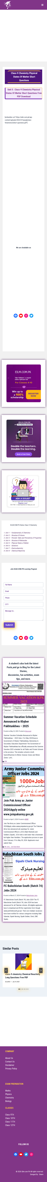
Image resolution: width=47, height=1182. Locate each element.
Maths (8, 1090)
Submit (9, 625)
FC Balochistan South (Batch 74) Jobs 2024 (23, 888)
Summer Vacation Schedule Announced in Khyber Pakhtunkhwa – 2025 (20, 721)
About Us (9, 1058)
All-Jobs (7, 847)
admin (8, 981)
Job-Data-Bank (15, 847)
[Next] (41, 970)
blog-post (28, 731)
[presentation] (23, 962)
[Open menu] (42, 5)
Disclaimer (9, 1065)
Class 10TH (10, 1118)
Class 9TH (9, 1114)
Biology (8, 1101)
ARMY (27, 819)
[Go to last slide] (6, 970)
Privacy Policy (11, 1068)
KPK (5, 761)
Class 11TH (10, 1121)
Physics (8, 1094)
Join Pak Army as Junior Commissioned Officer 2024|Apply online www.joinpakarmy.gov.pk (19, 807)
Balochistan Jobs (32, 895)
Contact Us (10, 1061)
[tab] (19, 989)
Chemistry (9, 1097)
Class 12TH (10, 1125)
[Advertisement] (23, 36)
